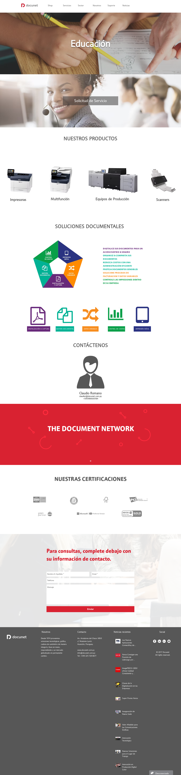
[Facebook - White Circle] (154, 641)
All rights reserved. (162, 655)
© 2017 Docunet (162, 652)
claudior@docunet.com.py (90, 396)
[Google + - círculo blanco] (164, 641)
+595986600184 (90, 398)
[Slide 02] (90, 461)
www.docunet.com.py (85, 650)
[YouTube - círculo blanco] (169, 641)
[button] (83, 5)
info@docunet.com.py (86, 653)
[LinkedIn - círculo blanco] (159, 641)
